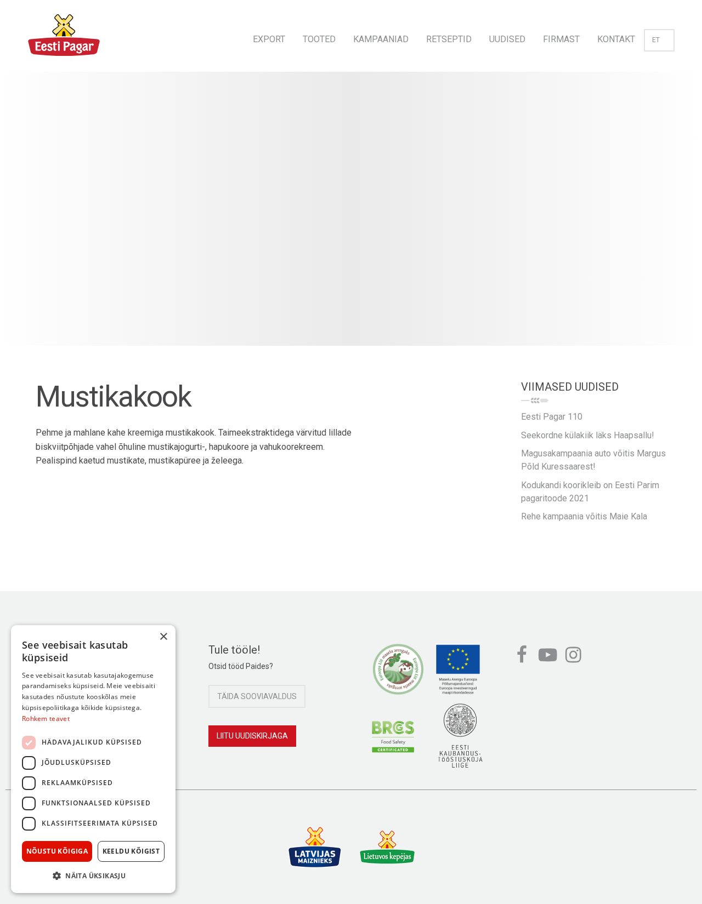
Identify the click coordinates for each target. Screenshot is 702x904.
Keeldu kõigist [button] (131, 851)
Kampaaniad (381, 39)
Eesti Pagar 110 (551, 416)
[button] (93, 875)
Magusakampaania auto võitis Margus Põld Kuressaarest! (593, 460)
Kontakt (616, 39)
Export (269, 39)
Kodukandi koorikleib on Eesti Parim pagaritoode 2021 (590, 492)
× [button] (163, 637)
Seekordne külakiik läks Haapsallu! (587, 435)
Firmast (561, 39)
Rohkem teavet (46, 718)
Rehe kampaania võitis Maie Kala (584, 516)
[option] (351, 220)
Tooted (319, 39)
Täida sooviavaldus (257, 696)
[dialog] (93, 759)
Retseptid (449, 39)
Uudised (507, 39)
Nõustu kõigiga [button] (57, 851)
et (656, 40)
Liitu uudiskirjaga (252, 735)
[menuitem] (269, 36)
